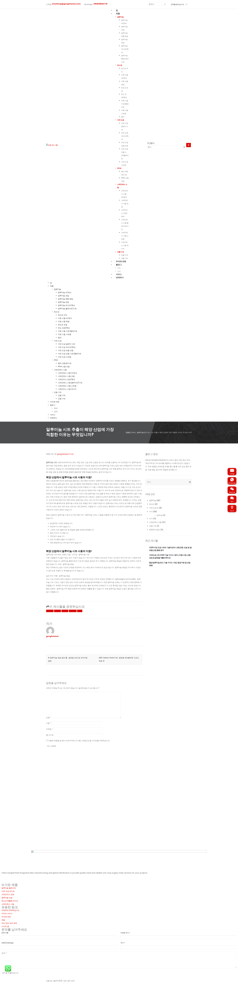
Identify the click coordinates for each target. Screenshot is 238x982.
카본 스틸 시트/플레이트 (125, 103)
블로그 (119, 264)
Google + (73, 611)
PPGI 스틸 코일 (64, 366)
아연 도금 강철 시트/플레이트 (69, 353)
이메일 (79, 611)
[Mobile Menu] (188, 145)
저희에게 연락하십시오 (10, 910)
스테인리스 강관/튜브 (124, 213)
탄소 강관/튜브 (64, 328)
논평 (48, 717)
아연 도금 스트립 (64, 357)
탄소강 (119, 65)
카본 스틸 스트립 (64, 334)
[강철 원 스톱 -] (52, 145)
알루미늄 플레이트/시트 (125, 58)
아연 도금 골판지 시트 (124, 126)
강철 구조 (120, 252)
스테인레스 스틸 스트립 (124, 235)
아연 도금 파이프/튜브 (125, 136)
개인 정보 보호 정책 (9, 923)
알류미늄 (120, 17)
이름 (48, 723)
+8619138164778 (19, 878)
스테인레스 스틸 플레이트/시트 (70, 382)
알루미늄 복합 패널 (65, 299)
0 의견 (71, 454)
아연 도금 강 (154, 508)
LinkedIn (64, 611)
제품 (118, 13)
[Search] (184, 147)
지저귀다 (57, 611)
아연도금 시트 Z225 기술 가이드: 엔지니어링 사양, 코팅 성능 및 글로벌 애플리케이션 (170, 556)
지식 (56, 408)
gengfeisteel (62, 454)
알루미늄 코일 (63, 295)
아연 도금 (120, 120)
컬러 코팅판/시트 (65, 363)
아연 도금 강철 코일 (65, 350)
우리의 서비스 (6, 913)
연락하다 (120, 277)
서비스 (52, 414)
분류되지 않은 (154, 529)
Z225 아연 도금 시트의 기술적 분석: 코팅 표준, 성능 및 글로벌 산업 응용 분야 (170, 548)
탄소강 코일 (62, 324)
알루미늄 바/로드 (65, 292)
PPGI (119, 168)
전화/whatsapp (7, 943)
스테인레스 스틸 (60, 369)
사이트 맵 (5, 926)
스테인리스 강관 (7, 894)
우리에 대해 (54, 402)
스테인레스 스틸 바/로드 (124, 194)
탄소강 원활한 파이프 (9, 901)
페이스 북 (50, 611)
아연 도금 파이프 (8, 891)
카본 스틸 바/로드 (65, 318)
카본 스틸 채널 (63, 321)
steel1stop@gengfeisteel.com (22, 881)
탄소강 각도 (62, 315)
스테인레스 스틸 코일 (124, 203)
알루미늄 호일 (63, 302)
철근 (122, 117)
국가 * (122, 943)
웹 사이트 (50, 735)
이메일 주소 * (125, 933)
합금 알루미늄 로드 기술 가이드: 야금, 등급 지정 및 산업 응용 (169, 564)
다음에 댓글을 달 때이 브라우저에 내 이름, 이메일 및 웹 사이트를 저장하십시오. (79, 740)
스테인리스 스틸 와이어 (124, 245)
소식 (56, 411)
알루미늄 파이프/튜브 (125, 49)
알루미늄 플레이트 (8, 888)
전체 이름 (4, 933)
